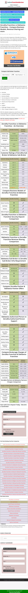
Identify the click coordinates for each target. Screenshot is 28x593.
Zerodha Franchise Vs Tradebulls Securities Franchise (14, 490)
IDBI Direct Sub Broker (14, 506)
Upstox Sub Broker (14, 522)
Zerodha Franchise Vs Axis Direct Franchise (14, 458)
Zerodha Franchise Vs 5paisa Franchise (14, 449)
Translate (18, 6)
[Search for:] (14, 538)
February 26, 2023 (5, 34)
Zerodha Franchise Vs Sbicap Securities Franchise (14, 483)
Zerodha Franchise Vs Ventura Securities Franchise (14, 494)
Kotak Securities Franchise (7, 17)
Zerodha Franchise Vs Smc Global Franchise (14, 487)
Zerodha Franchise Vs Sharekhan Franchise (14, 485)
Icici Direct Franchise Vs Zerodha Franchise (14, 446)
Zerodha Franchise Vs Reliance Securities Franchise (14, 478)
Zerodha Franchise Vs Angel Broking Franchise (14, 455)
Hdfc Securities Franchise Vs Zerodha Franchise (14, 444)
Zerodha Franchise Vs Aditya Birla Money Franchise (14, 451)
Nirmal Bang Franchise (19, 22)
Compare (5, 78)
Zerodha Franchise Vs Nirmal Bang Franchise (14, 476)
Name (5, 414)
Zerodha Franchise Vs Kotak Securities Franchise (14, 469)
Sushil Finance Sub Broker (14, 504)
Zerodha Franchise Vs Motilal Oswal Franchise (14, 474)
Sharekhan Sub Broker (14, 499)
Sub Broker (14, 517)
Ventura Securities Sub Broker (14, 508)
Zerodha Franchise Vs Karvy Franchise (14, 467)
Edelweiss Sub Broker (10, 120)
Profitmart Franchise (14, 19)
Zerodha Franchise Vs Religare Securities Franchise (14, 480)
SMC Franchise (4, 19)
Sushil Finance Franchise (7, 22)
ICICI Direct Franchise (19, 14)
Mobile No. (6, 419)
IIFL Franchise (18, 17)
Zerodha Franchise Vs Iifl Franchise (14, 462)
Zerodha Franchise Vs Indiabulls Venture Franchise (14, 465)
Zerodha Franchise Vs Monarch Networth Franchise (14, 471)
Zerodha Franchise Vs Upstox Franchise (14, 492)
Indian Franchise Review (15, 34)
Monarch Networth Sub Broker (14, 520)
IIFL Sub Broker (14, 502)
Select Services (7, 429)
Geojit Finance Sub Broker (14, 511)
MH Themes (22, 579)
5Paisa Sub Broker (14, 513)
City (4, 424)
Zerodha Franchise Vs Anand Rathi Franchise (14, 453)
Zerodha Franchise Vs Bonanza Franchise (14, 460)
